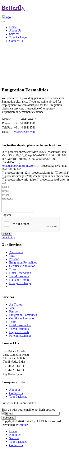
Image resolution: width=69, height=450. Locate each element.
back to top (8, 237)
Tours (12, 269)
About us (14, 389)
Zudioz (23, 424)
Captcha (7, 214)
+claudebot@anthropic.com (18, 165)
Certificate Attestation (22, 266)
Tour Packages (18, 396)
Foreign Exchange (20, 283)
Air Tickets (16, 252)
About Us (15, 434)
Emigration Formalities (23, 262)
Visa (12, 255)
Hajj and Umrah (19, 279)
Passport (14, 259)
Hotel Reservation (20, 272)
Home (13, 431)
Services (14, 438)
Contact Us (16, 40)
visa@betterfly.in (24, 131)
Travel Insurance (19, 276)
